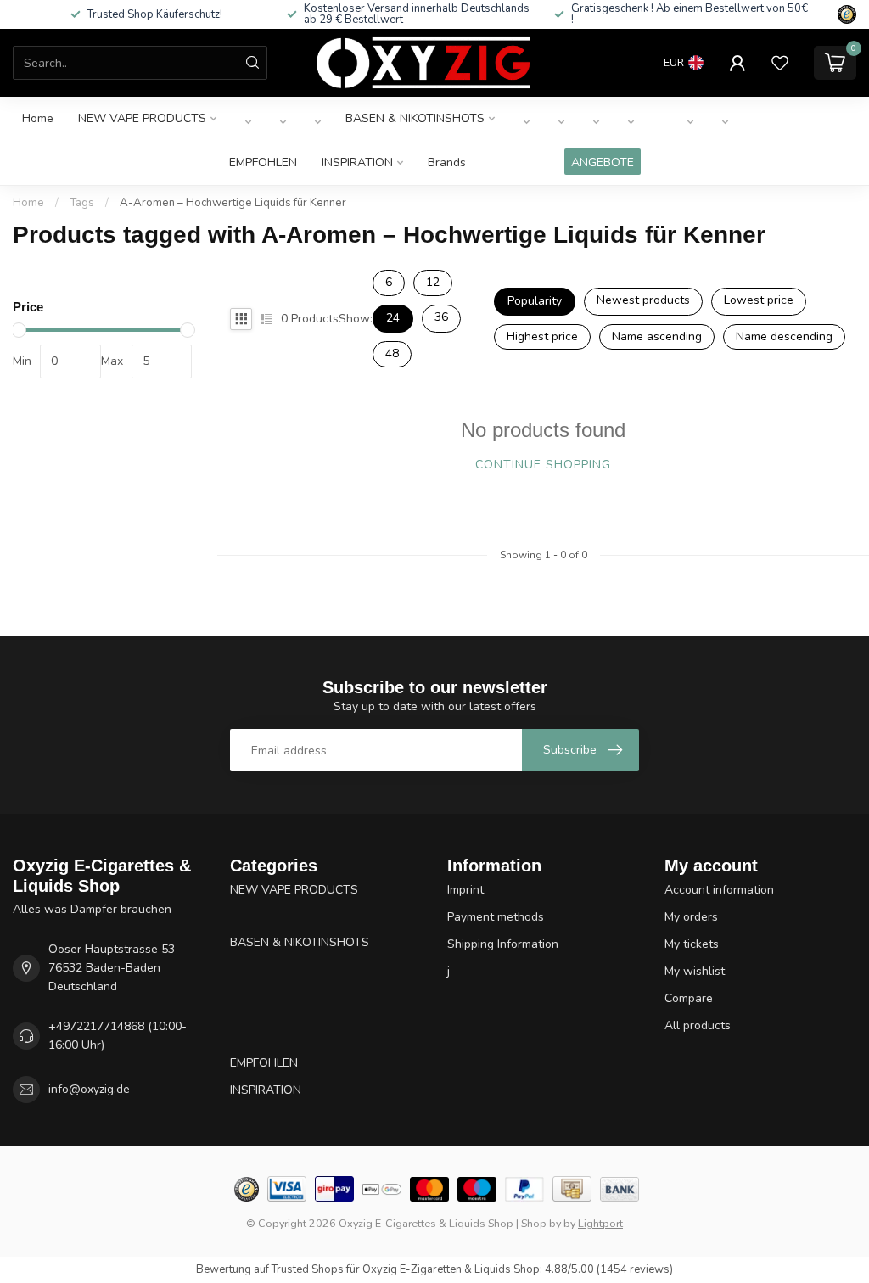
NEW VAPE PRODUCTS (142, 118)
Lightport (600, 1223)
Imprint (465, 890)
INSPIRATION (357, 162)
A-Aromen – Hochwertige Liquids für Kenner (233, 202)
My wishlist (694, 971)
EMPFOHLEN (263, 162)
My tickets (691, 944)
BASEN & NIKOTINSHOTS (415, 118)
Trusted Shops (308, 1269)
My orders (691, 917)
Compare (688, 998)
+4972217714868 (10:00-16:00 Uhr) (117, 1035)
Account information (719, 890)
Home (37, 118)
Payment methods (495, 917)
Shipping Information (502, 944)
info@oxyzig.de (89, 1089)
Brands (447, 162)
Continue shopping (543, 465)
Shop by (541, 1223)
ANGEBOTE (602, 162)
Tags (82, 202)
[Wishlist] (779, 63)
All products (697, 1025)
